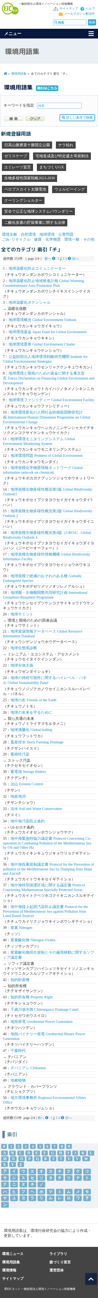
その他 (88, 239)
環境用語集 (19, 73)
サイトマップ (68, 8)
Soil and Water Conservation (36, 809)
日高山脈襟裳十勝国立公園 (27, 145)
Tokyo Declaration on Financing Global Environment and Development (48, 378)
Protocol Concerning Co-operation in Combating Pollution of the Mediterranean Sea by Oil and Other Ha (47, 842)
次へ (75, 258)
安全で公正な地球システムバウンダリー (38, 211)
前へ (48, 258)
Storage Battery (28, 772)
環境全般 (9, 234)
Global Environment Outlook (42, 320)
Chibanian (28, 1068)
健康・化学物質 (47, 239)
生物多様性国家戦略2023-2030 (29, 178)
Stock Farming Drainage (37, 742)
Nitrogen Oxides (32, 940)
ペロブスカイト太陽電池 (25, 189)
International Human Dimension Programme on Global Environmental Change (46, 417)
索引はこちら (47, 88)
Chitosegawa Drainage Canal (44, 1009)
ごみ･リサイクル (16, 239)
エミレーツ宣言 (17, 167)
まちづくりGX (51, 167)
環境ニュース (13, 1254)
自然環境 (28, 234)
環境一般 (71, 239)
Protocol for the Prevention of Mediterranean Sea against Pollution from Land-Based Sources (45, 911)
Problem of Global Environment (46, 456)
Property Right (31, 997)
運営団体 (56, 1270)
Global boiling (31, 730)
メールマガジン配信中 (79, 13)
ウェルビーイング (69, 189)
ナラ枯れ (66, 145)
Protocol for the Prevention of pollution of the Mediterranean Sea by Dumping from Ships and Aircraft (48, 868)
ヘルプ (90, 8)
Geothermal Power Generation (41, 1022)
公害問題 (66, 234)
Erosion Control (26, 784)
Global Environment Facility (51, 400)
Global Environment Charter (42, 344)
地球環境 (47, 234)
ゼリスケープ (15, 156)
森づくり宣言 (60, 1262)
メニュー (12, 33)
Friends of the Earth (33, 700)
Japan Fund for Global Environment (48, 332)
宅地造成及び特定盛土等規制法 (62, 156)
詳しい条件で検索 (79, 117)
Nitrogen (21, 928)
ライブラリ (58, 1254)
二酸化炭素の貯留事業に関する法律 (34, 222)
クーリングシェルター (23, 200)
